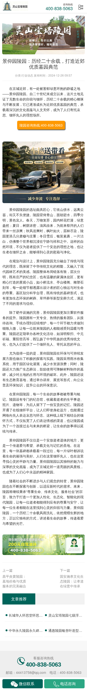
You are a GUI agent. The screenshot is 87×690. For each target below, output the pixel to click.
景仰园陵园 (17, 93)
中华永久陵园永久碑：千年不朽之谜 (26, 631)
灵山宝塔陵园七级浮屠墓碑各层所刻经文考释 (65, 616)
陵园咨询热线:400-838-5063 (41, 125)
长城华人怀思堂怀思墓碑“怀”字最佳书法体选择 (26, 616)
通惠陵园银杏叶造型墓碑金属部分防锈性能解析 (65, 631)
